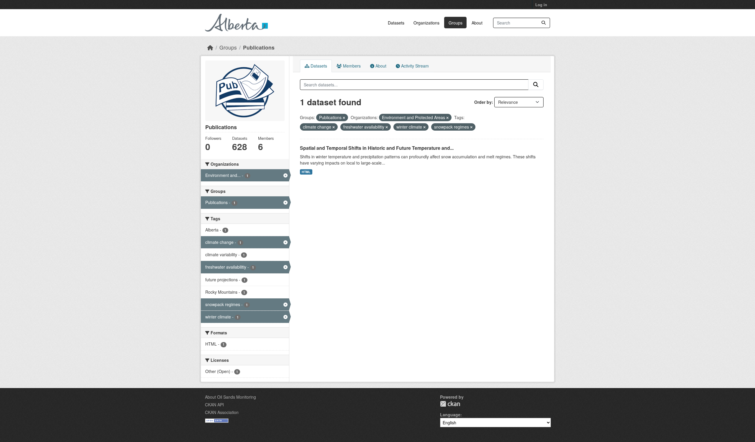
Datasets (396, 23)
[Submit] (543, 23)
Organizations (426, 23)
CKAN (450, 404)
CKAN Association (222, 412)
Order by (483, 102)
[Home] (210, 47)
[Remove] (344, 117)
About (477, 23)
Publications (259, 47)
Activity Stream (414, 66)
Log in (541, 4)
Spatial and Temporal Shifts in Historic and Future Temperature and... (377, 147)
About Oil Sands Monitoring (230, 397)
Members (351, 66)
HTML (306, 172)
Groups (455, 23)
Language (450, 415)
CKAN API (214, 405)
